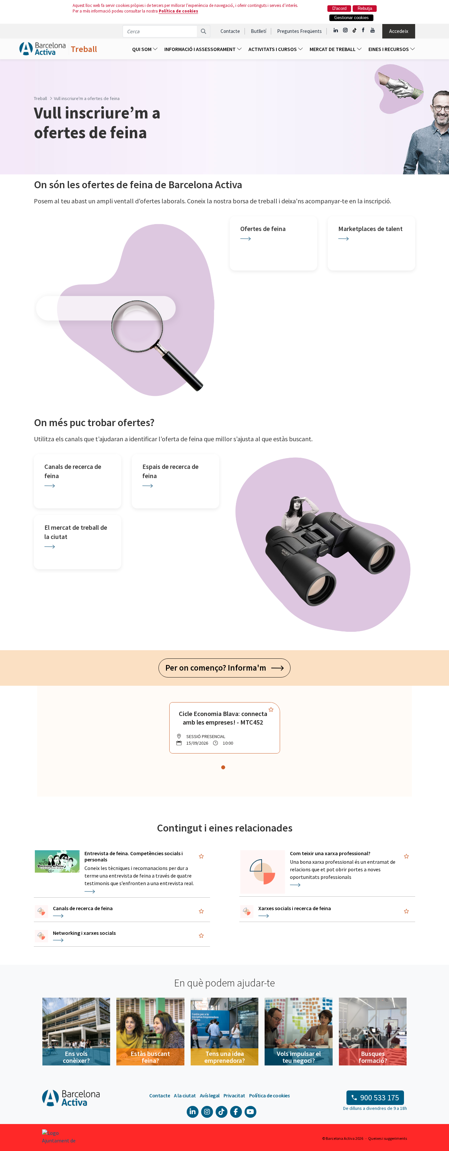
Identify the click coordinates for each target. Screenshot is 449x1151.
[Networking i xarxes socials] (41, 936)
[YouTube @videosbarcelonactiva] (373, 30)
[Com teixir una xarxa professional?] (262, 872)
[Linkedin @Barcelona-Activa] (336, 30)
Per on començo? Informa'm (218, 667)
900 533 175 (379, 1097)
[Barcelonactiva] (42, 49)
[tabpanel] (224, 728)
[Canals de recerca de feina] (41, 911)
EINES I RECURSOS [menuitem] (389, 49)
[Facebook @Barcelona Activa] (364, 30)
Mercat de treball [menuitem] (333, 49)
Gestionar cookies (351, 17)
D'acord (339, 8)
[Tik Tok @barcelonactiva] (354, 30)
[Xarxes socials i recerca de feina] (246, 911)
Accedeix (398, 31)
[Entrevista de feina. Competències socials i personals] (57, 861)
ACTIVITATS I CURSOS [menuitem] (273, 49)
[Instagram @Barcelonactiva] (345, 30)
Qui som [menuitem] (142, 49)
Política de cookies (178, 11)
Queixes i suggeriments (387, 1138)
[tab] (223, 767)
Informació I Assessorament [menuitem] (200, 49)
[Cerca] (203, 31)
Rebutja (365, 8)
